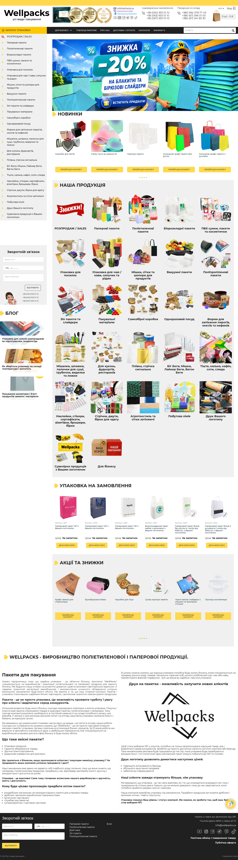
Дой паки (74, 830)
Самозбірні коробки (19, 117)
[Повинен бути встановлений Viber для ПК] (131, 18)
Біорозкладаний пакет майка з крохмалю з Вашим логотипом (156, 528)
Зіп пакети (75, 833)
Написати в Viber (125, 11)
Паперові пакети (16, 42)
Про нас (105, 30)
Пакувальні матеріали (19, 111)
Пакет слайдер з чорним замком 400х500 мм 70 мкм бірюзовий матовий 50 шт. (98, 606)
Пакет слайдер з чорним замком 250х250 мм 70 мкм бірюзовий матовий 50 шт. (218, 606)
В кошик (61, 628)
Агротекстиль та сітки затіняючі (25, 196)
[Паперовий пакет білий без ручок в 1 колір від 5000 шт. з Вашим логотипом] (188, 508)
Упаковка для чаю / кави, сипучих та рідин (26, 77)
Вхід (229, 8)
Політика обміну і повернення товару (213, 838)
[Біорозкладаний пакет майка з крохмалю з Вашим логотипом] (158, 508)
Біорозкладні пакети (19, 54)
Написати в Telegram (127, 13)
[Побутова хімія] (71, 136)
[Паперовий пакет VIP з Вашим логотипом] (68, 508)
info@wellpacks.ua (125, 8)
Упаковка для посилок (20, 69)
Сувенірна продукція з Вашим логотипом (24, 215)
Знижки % (159, 30)
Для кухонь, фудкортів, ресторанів (20, 152)
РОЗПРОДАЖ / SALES (19, 36)
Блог (109, 824)
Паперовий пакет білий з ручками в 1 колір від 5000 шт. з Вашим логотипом (218, 529)
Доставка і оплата (124, 30)
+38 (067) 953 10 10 (158, 18)
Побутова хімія (15, 202)
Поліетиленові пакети (20, 48)
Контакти (144, 30)
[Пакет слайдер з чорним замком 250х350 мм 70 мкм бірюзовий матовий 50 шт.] (188, 585)
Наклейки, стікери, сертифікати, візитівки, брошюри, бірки (25, 182)
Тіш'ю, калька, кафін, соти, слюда (26, 175)
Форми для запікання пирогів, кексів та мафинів (24, 131)
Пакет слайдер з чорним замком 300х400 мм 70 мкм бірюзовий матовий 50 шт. (158, 606)
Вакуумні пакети (16, 94)
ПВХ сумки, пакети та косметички (19, 62)
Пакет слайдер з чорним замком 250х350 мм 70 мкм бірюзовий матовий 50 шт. (188, 606)
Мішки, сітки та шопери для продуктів (23, 86)
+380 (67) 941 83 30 (193, 18)
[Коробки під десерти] (179, 136)
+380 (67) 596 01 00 (194, 15)
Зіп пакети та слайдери (20, 106)
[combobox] (210, 30)
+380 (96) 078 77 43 (194, 12)
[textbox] (190, 30)
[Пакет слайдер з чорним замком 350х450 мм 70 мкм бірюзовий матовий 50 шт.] (128, 585)
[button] (139, 177)
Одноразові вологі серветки (213, 154)
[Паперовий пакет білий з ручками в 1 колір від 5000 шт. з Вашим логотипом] (218, 508)
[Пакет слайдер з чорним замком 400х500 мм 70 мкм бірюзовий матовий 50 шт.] (98, 585)
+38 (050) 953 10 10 (158, 12)
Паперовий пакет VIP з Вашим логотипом (67, 527)
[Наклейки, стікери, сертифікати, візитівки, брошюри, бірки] (143, 136)
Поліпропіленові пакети (21, 99)
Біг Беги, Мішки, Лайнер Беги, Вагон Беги (24, 167)
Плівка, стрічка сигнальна (22, 160)
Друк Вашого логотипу (20, 208)
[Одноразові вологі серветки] (215, 136)
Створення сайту (230, 856)
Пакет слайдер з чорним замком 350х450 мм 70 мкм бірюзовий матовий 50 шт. (128, 606)
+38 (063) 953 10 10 (158, 15)
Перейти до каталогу (71, 169)
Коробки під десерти (174, 154)
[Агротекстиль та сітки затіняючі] (107, 136)
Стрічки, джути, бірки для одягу (25, 190)
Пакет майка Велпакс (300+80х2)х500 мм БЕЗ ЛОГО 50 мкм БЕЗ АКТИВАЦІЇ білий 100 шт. (67, 606)
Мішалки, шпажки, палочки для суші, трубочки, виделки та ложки (25, 141)
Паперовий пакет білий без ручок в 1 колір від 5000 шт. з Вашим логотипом (187, 529)
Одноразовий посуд (18, 123)
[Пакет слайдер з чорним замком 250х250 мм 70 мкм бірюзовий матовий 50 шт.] (218, 585)
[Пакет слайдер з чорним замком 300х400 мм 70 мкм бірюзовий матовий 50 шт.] (158, 585)
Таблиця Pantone (86, 30)
